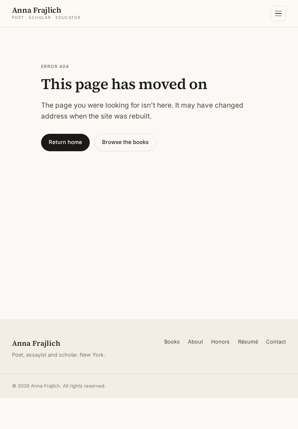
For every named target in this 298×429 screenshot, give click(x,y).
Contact (276, 341)
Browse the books (125, 142)
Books (172, 341)
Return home (65, 142)
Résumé (248, 341)
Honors (220, 341)
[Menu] (278, 13)
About (195, 341)
